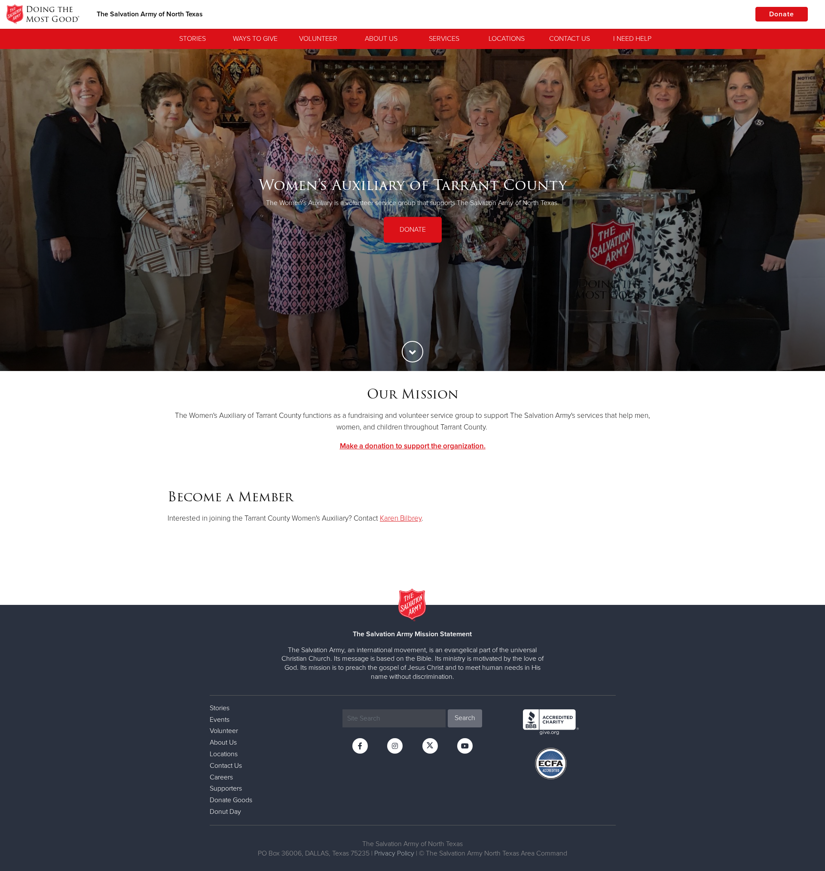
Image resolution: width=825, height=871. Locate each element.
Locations (507, 38)
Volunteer (318, 38)
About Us (381, 38)
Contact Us (569, 38)
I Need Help (632, 38)
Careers (221, 777)
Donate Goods (231, 800)
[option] (412, 210)
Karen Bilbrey (401, 518)
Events (219, 719)
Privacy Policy (394, 853)
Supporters (226, 788)
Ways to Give (255, 38)
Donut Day (225, 811)
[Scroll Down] (412, 351)
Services (444, 38)
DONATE (413, 229)
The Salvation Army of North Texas (150, 14)
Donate (781, 14)
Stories (192, 38)
